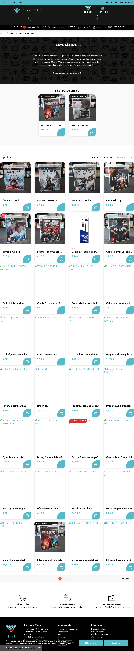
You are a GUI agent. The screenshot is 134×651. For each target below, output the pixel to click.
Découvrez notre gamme (67, 73)
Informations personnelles (67, 629)
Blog (3, 2)
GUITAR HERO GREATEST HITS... (14, 561)
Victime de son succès (96, 464)
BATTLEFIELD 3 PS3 (115, 200)
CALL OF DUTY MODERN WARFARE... (13, 304)
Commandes (63, 631)
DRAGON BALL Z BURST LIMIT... (85, 303)
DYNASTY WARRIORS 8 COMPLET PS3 (13, 459)
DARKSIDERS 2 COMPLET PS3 (85, 354)
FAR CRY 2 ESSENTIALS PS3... (50, 457)
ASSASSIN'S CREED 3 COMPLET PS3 (47, 202)
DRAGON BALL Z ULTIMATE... (119, 406)
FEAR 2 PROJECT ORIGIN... (15, 508)
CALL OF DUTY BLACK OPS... (119, 252)
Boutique (11, 2)
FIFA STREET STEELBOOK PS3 (85, 406)
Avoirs (60, 634)
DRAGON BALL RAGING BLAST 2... (119, 356)
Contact (20, 2)
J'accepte (116, 643)
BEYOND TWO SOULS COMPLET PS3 (12, 253)
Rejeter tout (91, 643)
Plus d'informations (13, 647)
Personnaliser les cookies (31, 647)
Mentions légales (97, 631)
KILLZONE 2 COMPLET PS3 (118, 560)
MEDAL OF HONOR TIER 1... (82, 125)
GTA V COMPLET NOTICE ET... (120, 508)
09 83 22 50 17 (125, 2)
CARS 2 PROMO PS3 (47, 354)
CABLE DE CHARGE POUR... (84, 252)
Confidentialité (96, 637)
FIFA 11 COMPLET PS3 (47, 508)
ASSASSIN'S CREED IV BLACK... (81, 202)
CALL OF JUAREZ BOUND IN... (16, 354)
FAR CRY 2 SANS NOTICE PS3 (85, 457)
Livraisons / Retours (98, 629)
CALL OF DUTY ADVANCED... (119, 303)
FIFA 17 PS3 (43, 406)
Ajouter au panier (61, 132)
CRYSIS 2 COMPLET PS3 (48, 303)
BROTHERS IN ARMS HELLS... (50, 252)
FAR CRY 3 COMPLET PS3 (14, 406)
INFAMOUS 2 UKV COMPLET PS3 (50, 561)
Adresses (61, 637)
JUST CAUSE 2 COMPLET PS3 (85, 560)
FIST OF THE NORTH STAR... (83, 508)
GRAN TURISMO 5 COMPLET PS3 (119, 459)
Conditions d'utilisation (99, 634)
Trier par (108, 157)
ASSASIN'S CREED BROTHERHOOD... (11, 202)
